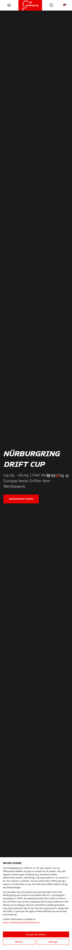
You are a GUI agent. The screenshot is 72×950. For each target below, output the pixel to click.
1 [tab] (48, 476)
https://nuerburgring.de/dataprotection (21, 922)
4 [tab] (62, 476)
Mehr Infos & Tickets (24, 499)
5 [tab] (67, 476)
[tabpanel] (36, 476)
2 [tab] (53, 476)
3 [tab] (57, 476)
